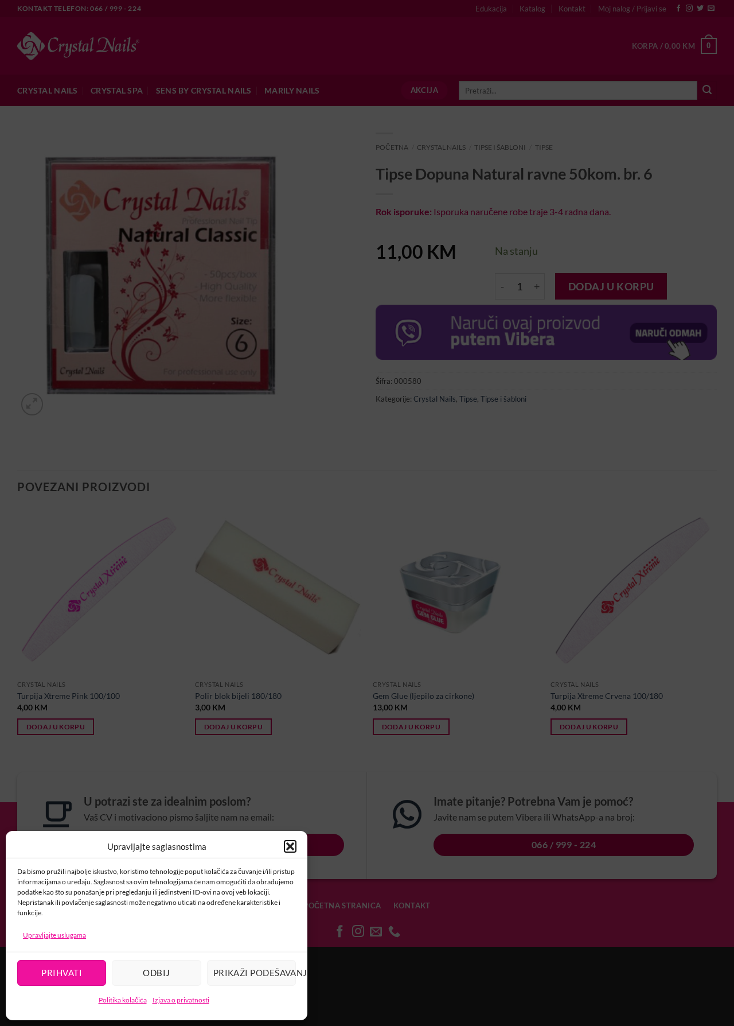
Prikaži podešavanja (254, 972)
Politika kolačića (123, 1000)
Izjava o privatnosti (181, 1000)
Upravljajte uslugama (54, 935)
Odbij (156, 972)
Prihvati (61, 972)
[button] (290, 846)
